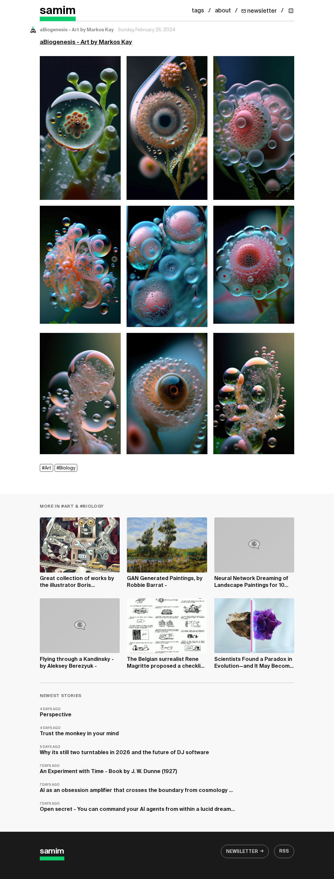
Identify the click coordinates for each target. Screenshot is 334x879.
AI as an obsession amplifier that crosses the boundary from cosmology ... (136, 788)
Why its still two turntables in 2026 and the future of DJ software (124, 750)
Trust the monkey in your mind (79, 731)
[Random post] (291, 10)
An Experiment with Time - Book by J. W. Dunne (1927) (108, 769)
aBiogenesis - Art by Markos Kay (86, 42)
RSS (284, 851)
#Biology (65, 468)
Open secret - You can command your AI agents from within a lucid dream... (137, 807)
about (223, 11)
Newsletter (242, 851)
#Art (46, 468)
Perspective (55, 713)
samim (58, 11)
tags (198, 11)
